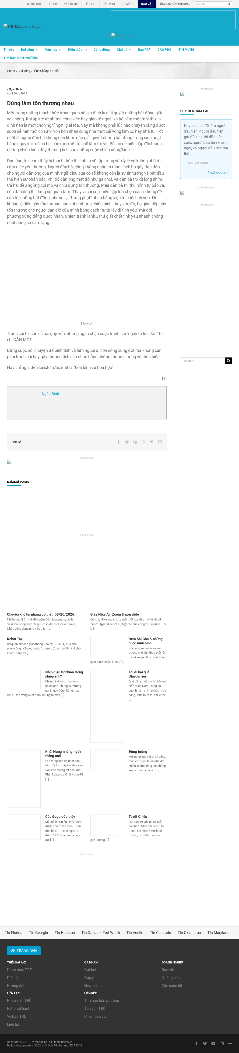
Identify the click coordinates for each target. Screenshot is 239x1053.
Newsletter (93, 986)
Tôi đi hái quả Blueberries (139, 674)
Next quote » (218, 172)
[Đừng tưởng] (107, 760)
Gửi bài (90, 970)
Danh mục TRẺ (19, 970)
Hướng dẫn (16, 986)
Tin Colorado (160, 932)
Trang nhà (27, 950)
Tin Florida (13, 932)
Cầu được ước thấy (60, 817)
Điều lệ (12, 978)
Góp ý (89, 978)
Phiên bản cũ (95, 1016)
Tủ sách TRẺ (94, 1008)
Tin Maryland (218, 932)
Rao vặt (168, 970)
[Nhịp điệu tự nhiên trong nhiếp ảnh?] (24, 679)
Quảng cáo (171, 978)
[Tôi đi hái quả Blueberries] (107, 706)
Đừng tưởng (138, 752)
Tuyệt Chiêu (138, 817)
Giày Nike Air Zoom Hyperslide (114, 614)
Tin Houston (65, 932)
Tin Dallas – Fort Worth (100, 932)
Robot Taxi (15, 639)
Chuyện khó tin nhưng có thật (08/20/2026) (41, 614)
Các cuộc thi (172, 986)
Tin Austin (135, 932)
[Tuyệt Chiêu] (107, 825)
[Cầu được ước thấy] (24, 827)
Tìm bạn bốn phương (101, 1000)
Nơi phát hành (18, 1008)
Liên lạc (13, 1024)
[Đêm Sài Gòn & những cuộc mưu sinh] (107, 647)
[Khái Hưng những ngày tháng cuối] (24, 779)
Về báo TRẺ (16, 1016)
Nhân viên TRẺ (19, 1000)
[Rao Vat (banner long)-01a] (173, 20)
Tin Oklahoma (189, 932)
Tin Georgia (38, 932)
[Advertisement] (87, 569)
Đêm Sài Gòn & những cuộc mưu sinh (146, 641)
